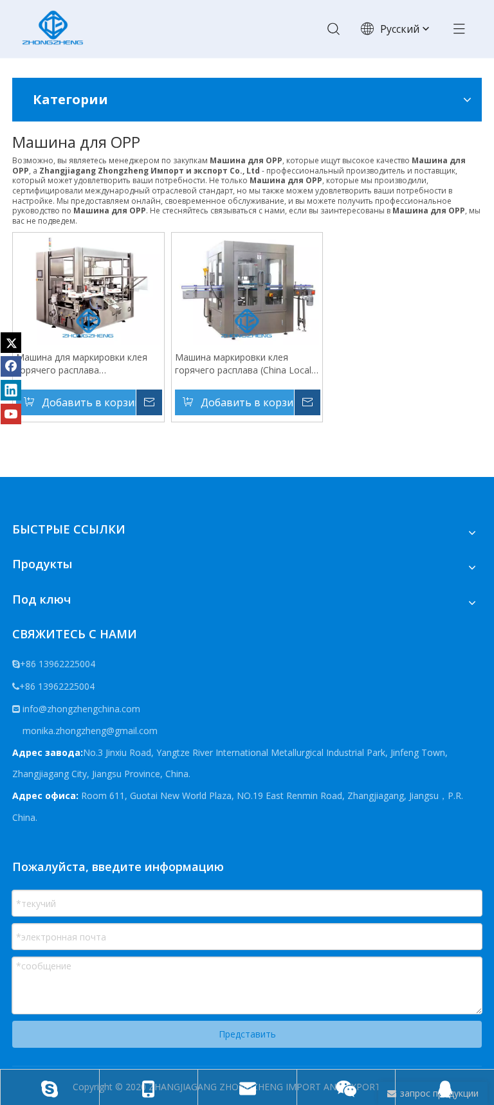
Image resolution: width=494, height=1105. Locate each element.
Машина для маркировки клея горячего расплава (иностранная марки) (81, 364)
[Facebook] (11, 366)
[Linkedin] (11, 390)
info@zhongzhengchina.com (81, 709)
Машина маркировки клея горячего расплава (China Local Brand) (243, 364)
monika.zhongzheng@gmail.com (89, 730)
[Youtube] (11, 414)
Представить (247, 1034)
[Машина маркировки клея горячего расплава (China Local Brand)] (247, 289)
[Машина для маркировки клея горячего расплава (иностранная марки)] (88, 289)
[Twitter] (11, 342)
